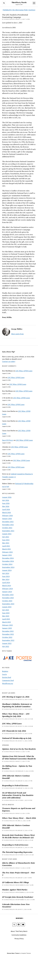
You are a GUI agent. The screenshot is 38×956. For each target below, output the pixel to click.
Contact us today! (8, 361)
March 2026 (6, 512)
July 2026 (5, 500)
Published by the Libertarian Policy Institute (19, 10)
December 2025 (8, 521)
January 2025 (7, 555)
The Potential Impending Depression (17, 852)
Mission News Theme (13, 953)
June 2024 (6, 576)
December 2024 (8, 558)
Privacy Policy (19, 939)
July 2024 (5, 573)
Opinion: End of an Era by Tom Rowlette (19, 749)
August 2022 (6, 643)
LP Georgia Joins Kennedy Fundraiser (17, 897)
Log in (4, 674)
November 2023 (8, 598)
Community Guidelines (19, 935)
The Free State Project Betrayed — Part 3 (18, 873)
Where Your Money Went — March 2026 (19, 818)
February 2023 (7, 625)
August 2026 (6, 497)
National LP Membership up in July (16, 738)
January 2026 (7, 518)
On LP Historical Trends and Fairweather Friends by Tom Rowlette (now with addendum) (17, 795)
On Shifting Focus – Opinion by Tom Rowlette (17, 767)
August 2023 (6, 607)
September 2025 (8, 531)
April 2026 (6, 509)
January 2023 (7, 628)
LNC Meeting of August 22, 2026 (15, 697)
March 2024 (6, 585)
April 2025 (6, 546)
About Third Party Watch (19, 931)
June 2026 (6, 503)
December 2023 (8, 595)
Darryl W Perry (7, 440)
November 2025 (8, 525)
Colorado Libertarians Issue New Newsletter (16, 905)
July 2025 (5, 537)
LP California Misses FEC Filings (15, 882)
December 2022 (8, 631)
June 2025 (6, 540)
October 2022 (7, 637)
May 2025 (5, 543)
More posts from (17, 334)
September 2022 (8, 640)
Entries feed (6, 677)
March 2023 (6, 622)
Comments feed (8, 680)
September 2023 (8, 604)
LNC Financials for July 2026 (14, 731)
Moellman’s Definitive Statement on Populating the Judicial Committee (17, 705)
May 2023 (5, 616)
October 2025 (7, 528)
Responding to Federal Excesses (15, 785)
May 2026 (5, 506)
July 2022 (5, 646)
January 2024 (7, 591)
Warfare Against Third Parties (14, 889)
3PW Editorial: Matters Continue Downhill (16, 776)
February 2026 (7, 515)
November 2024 (8, 561)
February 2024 (7, 588)
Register (5, 671)
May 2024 (5, 579)
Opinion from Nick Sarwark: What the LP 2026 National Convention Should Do (19, 757)
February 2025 (7, 552)
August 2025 (6, 534)
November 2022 (8, 634)
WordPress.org (7, 683)
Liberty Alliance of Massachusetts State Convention (18, 864)
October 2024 (7, 564)
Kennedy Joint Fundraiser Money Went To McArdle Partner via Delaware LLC (18, 836)
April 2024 (6, 582)
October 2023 (7, 601)
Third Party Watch (19, 2)
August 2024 (6, 570)
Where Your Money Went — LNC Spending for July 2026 (16, 715)
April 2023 (6, 619)
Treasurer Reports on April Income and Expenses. (18, 809)
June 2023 (6, 613)
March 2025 (6, 549)
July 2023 (5, 610)
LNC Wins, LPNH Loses (24, 371)
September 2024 (8, 567)
